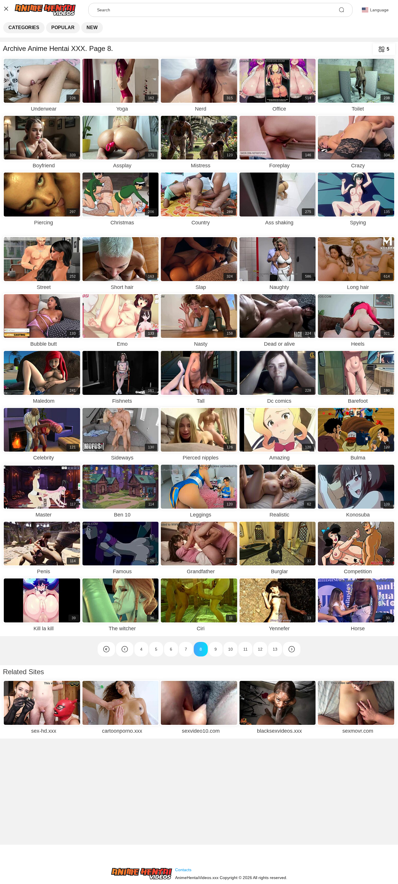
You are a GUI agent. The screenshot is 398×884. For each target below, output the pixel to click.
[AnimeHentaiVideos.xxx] (141, 873)
